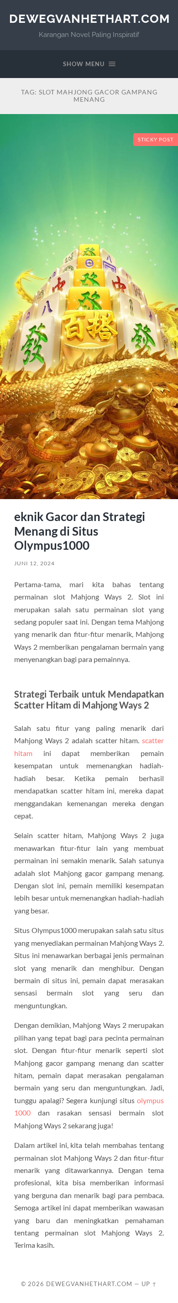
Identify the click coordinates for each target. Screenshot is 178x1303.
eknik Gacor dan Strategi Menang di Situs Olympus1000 (79, 530)
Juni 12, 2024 (34, 563)
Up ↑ (149, 1283)
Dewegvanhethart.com (89, 18)
